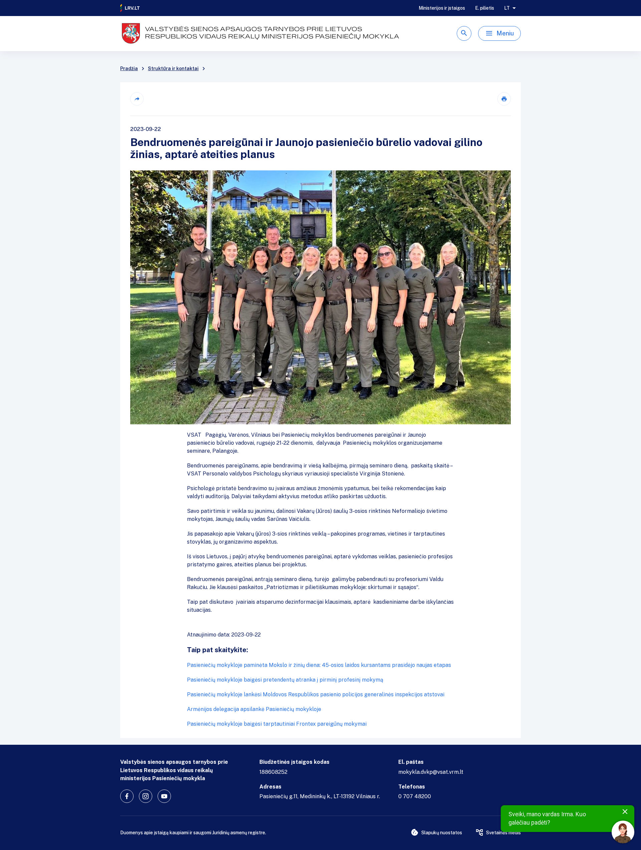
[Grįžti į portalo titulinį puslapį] (130, 8)
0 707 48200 (414, 796)
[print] (504, 99)
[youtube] (164, 796)
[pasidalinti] (137, 99)
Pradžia (129, 68)
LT (507, 8)
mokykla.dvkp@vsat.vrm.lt (430, 772)
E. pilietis (484, 8)
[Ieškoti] (464, 33)
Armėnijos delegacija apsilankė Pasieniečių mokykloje (254, 709)
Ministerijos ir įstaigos (442, 8)
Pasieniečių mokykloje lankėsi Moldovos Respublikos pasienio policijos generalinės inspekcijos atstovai (315, 694)
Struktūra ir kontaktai (173, 68)
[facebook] (127, 796)
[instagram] (145, 796)
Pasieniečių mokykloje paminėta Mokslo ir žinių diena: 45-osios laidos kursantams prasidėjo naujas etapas (319, 665)
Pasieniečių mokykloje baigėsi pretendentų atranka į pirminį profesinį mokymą (285, 680)
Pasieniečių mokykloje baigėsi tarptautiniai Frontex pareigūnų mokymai (277, 724)
